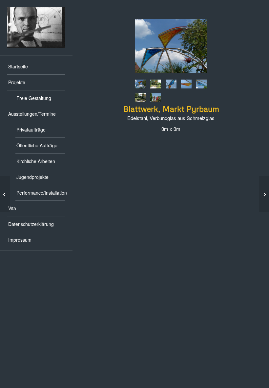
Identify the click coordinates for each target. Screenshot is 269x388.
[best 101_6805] (155, 84)
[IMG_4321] (171, 84)
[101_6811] (171, 47)
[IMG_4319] (201, 84)
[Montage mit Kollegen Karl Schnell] (155, 97)
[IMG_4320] (186, 84)
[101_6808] (140, 97)
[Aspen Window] (264, 194)
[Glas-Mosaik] (5, 194)
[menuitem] (36, 67)
